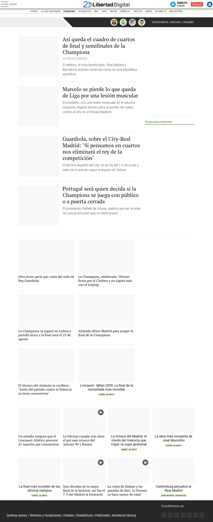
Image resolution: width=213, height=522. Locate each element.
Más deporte (176, 11)
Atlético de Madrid (132, 22)
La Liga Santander (50, 11)
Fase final (175, 22)
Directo (182, 4)
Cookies (68, 515)
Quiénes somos (17, 515)
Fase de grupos (160, 22)
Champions (69, 11)
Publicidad (102, 515)
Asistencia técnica (124, 515)
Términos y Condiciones (45, 515)
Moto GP (138, 11)
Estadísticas (84, 515)
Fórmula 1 (125, 11)
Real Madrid (123, 22)
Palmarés (189, 22)
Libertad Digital (106, 4)
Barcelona (113, 22)
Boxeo (149, 11)
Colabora (197, 4)
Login (210, 4)
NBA (96, 11)
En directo (160, 11)
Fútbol (34, 11)
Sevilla (141, 22)
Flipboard (189, 515)
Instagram (176, 515)
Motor (113, 11)
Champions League (27, 22)
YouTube (182, 515)
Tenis (104, 11)
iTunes (201, 515)
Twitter (170, 515)
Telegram (195, 515)
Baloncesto (84, 11)
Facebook (163, 515)
